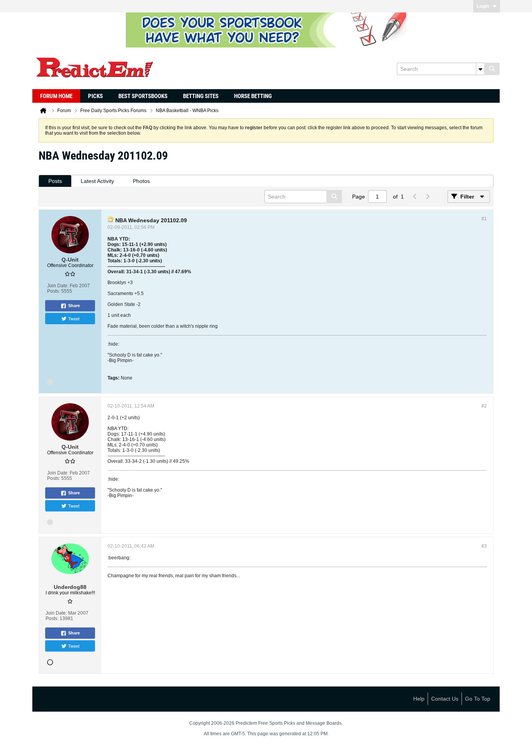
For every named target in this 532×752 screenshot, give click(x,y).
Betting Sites (200, 96)
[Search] (492, 69)
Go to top (477, 699)
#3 (484, 546)
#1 (484, 218)
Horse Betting (253, 96)
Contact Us (444, 699)
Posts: (53, 291)
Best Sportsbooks (142, 96)
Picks (95, 96)
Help (419, 699)
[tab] (55, 181)
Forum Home (56, 96)
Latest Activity (97, 181)
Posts (55, 181)
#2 (484, 406)
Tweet (73, 318)
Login (483, 6)
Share (74, 305)
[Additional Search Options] (480, 69)
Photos (141, 181)
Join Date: (58, 285)
